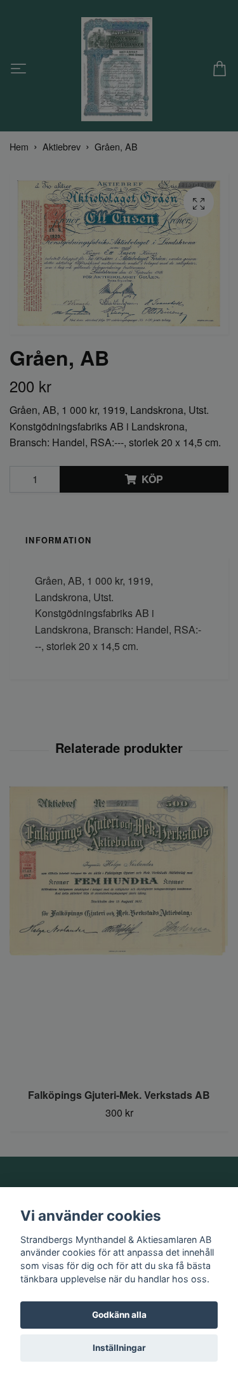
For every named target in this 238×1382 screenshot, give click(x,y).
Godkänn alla (119, 1315)
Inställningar (119, 1348)
